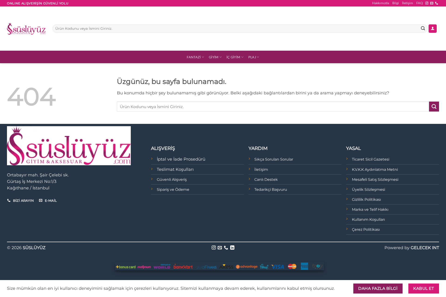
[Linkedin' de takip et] (232, 248)
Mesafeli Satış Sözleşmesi (375, 179)
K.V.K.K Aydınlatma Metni (375, 169)
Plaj (252, 57)
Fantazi (194, 57)
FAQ (419, 3)
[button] (433, 28)
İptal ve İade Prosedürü (181, 159)
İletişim (407, 3)
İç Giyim (233, 57)
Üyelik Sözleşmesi (368, 189)
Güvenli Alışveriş (172, 179)
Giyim (213, 57)
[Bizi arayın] (436, 3)
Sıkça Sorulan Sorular (273, 159)
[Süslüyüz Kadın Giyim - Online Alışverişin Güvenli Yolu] (26, 29)
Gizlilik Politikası (366, 199)
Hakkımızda (380, 3)
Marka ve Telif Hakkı (370, 209)
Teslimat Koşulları (175, 169)
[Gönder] (423, 28)
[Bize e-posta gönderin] (431, 3)
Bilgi (395, 3)
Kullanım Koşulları (368, 219)
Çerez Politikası (366, 229)
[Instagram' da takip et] (426, 3)
